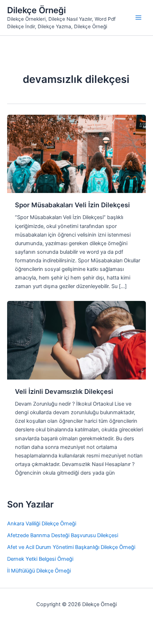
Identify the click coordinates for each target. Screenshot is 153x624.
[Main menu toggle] (138, 17)
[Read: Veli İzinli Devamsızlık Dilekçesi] (76, 340)
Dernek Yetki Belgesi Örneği (40, 559)
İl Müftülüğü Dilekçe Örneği (39, 571)
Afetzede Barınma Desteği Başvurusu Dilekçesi (62, 535)
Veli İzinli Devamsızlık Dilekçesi (64, 391)
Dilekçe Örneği (36, 10)
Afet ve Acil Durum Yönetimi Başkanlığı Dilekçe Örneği (71, 547)
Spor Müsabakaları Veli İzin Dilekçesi (72, 205)
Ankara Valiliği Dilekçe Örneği (41, 523)
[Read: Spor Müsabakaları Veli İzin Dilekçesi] (76, 153)
